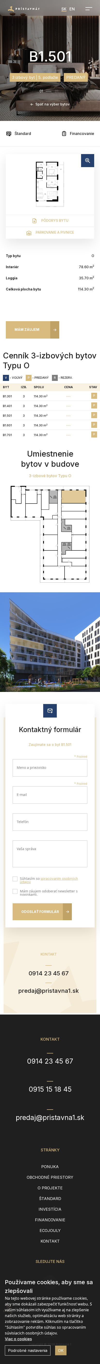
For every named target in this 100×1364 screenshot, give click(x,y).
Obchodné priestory (50, 1177)
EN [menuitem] (72, 9)
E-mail (22, 794)
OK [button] (61, 1350)
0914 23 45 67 (49, 973)
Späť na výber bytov (52, 104)
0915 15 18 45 (50, 1089)
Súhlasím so (49, 880)
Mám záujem (27, 329)
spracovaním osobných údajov (49, 880)
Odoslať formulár (40, 912)
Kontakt (50, 1241)
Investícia (50, 1209)
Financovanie (81, 133)
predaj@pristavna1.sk (48, 990)
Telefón (23, 821)
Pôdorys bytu (54, 220)
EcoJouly (50, 1230)
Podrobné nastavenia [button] (27, 1350)
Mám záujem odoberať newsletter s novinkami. (49, 893)
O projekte (50, 1188)
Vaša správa (26, 848)
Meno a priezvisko (31, 767)
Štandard (22, 133)
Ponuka (50, 1166)
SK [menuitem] (64, 9)
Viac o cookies (18, 1338)
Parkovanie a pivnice (54, 232)
